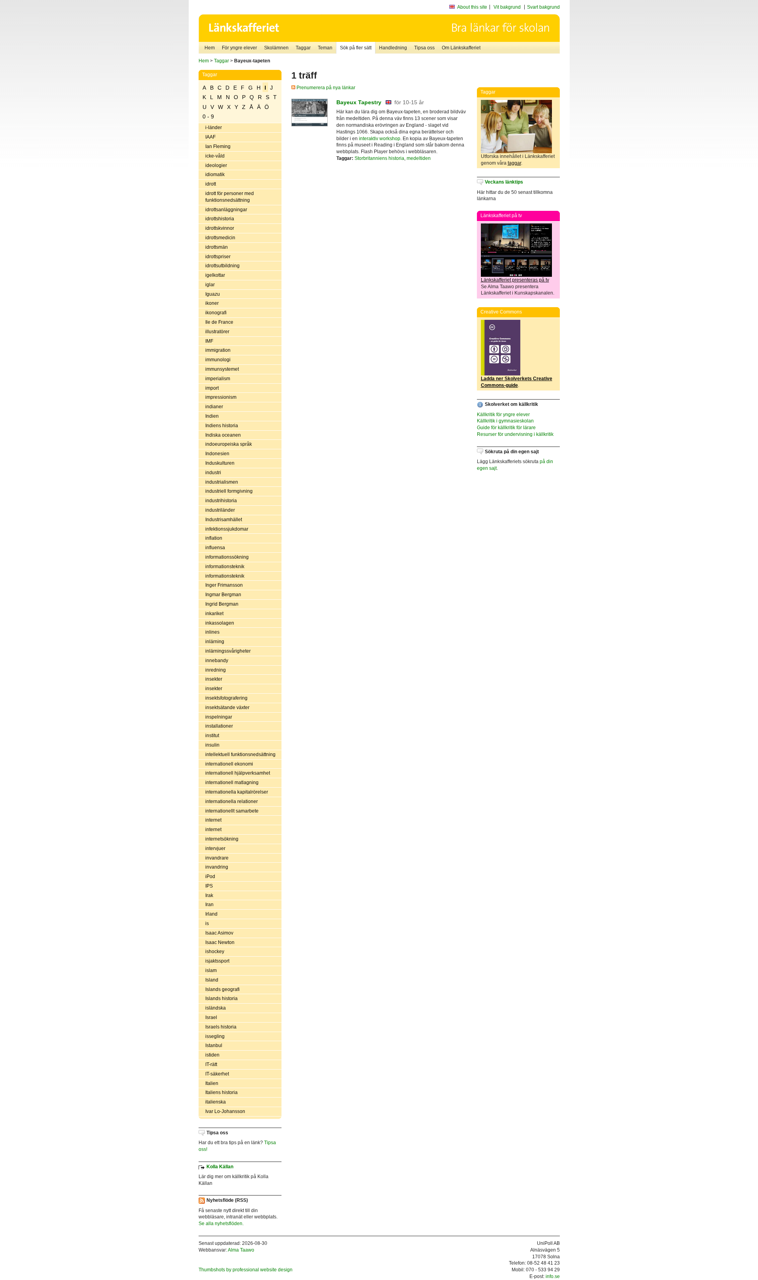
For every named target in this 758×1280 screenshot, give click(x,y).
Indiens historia (221, 425)
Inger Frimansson (224, 585)
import (212, 388)
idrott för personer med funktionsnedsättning (229, 197)
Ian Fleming (218, 146)
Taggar (303, 48)
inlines (212, 632)
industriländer (220, 510)
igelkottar (215, 275)
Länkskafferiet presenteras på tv (515, 280)
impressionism (220, 397)
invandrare (217, 858)
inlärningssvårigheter (228, 651)
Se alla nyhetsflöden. (221, 1223)
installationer (219, 726)
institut (212, 735)
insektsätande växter (227, 707)
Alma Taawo (241, 1250)
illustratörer (217, 331)
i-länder (213, 127)
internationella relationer (231, 801)
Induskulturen (220, 463)
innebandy (216, 660)
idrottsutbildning (222, 265)
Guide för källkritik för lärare (506, 427)
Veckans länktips (504, 182)
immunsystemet (222, 369)
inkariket (214, 613)
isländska (215, 1008)
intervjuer (215, 848)
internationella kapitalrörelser (236, 792)
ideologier (216, 165)
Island (211, 980)
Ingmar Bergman (223, 594)
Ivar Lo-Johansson (225, 1111)
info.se (553, 1276)
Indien (212, 416)
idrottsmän (216, 247)
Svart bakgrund (543, 7)
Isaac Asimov (219, 933)
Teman (325, 48)
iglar (210, 284)
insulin (212, 745)
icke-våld (215, 156)
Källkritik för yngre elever (503, 414)
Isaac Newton (220, 942)
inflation (213, 538)
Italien (211, 1083)
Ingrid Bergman (221, 604)
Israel (211, 1017)
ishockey (214, 951)
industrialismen (221, 482)
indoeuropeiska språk (228, 444)
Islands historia (221, 998)
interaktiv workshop (379, 138)
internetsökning (221, 839)
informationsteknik (224, 566)
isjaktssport (217, 961)
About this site (472, 7)
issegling (215, 1036)
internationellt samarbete (232, 811)
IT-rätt (211, 1064)
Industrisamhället (223, 519)
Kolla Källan (219, 1166)
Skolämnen (276, 48)
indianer (214, 406)
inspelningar (218, 717)
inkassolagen (219, 623)
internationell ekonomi (229, 764)
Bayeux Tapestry (358, 102)
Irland (211, 914)
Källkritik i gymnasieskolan (505, 421)
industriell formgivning (229, 491)
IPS (209, 886)
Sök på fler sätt (355, 48)
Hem (210, 48)
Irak (209, 895)
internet (213, 820)
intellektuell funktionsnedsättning (240, 754)
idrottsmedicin (220, 237)
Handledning (393, 48)
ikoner (212, 303)
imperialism (217, 378)
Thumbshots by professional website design (246, 1269)
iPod (210, 876)
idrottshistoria (219, 218)
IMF (209, 341)
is (207, 923)
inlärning (214, 641)
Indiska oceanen (223, 435)
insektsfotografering (226, 698)
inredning (215, 670)
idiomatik (215, 174)
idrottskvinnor (219, 228)
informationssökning (227, 557)
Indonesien (217, 453)
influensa (215, 547)
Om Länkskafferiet (461, 48)
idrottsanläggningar (226, 209)
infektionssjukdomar (226, 529)
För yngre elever (239, 48)
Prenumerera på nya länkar (325, 87)
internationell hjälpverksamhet (237, 773)
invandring (216, 867)
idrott (210, 184)
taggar (514, 163)
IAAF (210, 137)
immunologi (218, 359)
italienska (215, 1102)
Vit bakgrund (507, 7)
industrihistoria (221, 500)
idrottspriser (218, 256)
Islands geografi (222, 989)
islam (211, 970)
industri (213, 472)
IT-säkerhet (217, 1074)
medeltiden (419, 158)
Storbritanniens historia (379, 158)
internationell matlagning (232, 782)
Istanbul (213, 1045)
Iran (209, 904)
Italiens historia (221, 1092)
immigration (218, 350)
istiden (212, 1055)
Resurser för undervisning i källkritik (515, 434)
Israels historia (220, 1027)
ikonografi (216, 312)
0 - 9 (208, 116)
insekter (213, 679)
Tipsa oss (424, 48)
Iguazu (212, 294)
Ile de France (219, 322)
